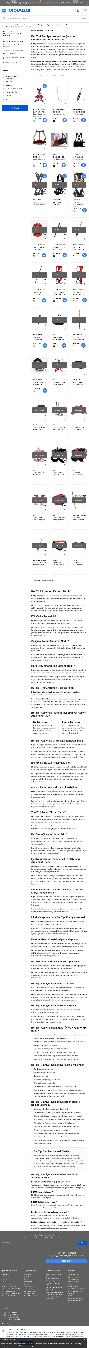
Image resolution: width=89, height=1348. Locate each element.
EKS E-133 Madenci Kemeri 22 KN (38, 158)
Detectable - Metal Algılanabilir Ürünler (52, 1277)
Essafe (9, 85)
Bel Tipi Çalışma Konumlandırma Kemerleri (13, 45)
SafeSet (55, 560)
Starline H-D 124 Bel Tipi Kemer (78, 564)
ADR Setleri (49, 1301)
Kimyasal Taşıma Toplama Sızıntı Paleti (54, 1297)
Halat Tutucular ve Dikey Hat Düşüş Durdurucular (14, 58)
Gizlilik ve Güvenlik (74, 1281)
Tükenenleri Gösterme (61, 76)
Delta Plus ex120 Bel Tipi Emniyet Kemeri (78, 383)
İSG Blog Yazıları (73, 1303)
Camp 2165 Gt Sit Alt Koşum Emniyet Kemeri (59, 519)
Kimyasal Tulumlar (29, 1286)
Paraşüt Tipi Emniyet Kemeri (33, 1296)
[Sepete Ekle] (45, 120)
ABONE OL (82, 1243)
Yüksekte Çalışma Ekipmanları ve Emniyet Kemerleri (51, 25)
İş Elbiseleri (27, 1274)
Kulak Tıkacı (5, 1279)
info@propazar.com (11, 1324)
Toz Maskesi (6, 1277)
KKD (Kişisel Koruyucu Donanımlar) (21, 25)
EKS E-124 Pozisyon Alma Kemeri (38, 338)
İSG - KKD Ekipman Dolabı (54, 1287)
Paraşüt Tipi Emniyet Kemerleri (13, 41)
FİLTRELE (15, 108)
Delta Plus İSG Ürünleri (13, 92)
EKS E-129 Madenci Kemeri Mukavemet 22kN (79, 338)
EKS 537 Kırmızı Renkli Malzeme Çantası (38, 248)
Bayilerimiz (71, 1284)
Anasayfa (5, 25)
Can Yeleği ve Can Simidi (54, 1294)
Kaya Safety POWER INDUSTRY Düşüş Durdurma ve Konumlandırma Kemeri (59, 203)
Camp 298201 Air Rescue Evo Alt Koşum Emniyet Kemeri (39, 473)
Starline (9, 81)
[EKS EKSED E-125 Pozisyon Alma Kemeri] (79, 94)
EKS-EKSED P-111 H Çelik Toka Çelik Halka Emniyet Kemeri (79, 293)
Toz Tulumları (28, 1289)
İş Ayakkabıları (28, 1277)
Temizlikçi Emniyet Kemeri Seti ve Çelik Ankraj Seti (59, 383)
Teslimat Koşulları (74, 1274)
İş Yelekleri (27, 1284)
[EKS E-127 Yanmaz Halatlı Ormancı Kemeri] (59, 94)
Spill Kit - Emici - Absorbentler (11, 1289)
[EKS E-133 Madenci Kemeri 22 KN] (39, 139)
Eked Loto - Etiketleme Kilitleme (53, 1284)
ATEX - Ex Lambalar (52, 1290)
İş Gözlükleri (27, 1279)
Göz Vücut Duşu (29, 1293)
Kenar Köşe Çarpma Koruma (55, 1292)
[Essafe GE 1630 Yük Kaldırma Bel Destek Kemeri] (59, 139)
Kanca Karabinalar (9, 53)
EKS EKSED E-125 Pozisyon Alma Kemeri (79, 113)
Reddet (59, 1336)
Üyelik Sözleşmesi (74, 1277)
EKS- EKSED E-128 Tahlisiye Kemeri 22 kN (39, 564)
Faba (8, 99)
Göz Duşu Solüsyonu (8, 1291)
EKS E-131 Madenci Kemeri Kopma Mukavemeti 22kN (79, 248)
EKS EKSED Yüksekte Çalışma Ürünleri (16, 77)
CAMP (8, 96)
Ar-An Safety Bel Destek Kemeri (79, 158)
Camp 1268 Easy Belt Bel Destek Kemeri (39, 428)
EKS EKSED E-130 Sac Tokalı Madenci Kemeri (39, 293)
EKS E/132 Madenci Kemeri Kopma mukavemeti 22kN (79, 519)
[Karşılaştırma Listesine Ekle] (45, 99)
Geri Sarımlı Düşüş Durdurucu (11, 1293)
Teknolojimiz (72, 1293)
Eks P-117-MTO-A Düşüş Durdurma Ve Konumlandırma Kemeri (39, 113)
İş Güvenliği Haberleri (75, 1300)
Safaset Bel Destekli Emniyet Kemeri (58, 564)
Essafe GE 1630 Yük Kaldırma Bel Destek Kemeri (59, 158)
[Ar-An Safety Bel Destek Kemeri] (79, 139)
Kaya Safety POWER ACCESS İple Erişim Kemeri (39, 203)
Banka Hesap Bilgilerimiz (76, 1298)
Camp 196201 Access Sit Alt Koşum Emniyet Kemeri (78, 473)
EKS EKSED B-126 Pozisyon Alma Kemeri (39, 383)
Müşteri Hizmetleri (74, 1286)
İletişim (70, 1296)
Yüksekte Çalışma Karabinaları (13, 50)
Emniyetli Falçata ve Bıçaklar (55, 1281)
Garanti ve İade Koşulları (76, 1289)
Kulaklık (4, 1281)
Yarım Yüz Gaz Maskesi (9, 1286)
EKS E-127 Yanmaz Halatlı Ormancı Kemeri (58, 113)
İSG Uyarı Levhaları (30, 1291)
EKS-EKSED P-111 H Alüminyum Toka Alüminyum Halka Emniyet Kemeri (59, 293)
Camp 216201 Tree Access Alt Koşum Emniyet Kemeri (58, 473)
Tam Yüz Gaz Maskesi (8, 1284)
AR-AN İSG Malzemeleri (14, 89)
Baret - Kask (5, 1274)
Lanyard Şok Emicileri (10, 62)
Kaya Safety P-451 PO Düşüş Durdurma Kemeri (79, 203)
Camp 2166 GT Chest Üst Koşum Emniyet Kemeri (39, 519)
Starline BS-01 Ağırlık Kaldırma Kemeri (58, 338)
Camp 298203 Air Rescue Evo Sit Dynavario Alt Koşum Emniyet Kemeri (59, 428)
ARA (84, 18)
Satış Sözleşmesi (73, 1279)
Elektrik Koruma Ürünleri (53, 1274)
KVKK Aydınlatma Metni (75, 1291)
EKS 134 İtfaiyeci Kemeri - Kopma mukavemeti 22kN (59, 248)
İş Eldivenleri (28, 1281)
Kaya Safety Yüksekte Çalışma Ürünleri (38, 200)
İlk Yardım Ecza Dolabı (9, 1296)
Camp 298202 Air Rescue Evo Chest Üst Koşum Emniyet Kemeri (79, 428)
